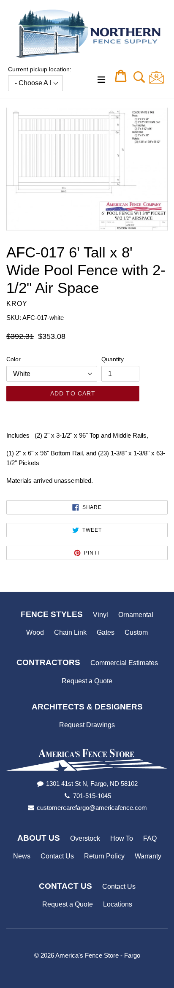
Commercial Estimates (124, 662)
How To (121, 838)
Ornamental (135, 614)
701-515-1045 (92, 795)
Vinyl (100, 614)
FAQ (150, 838)
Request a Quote (87, 681)
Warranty (148, 856)
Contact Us (57, 856)
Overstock (85, 838)
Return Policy (104, 856)
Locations (117, 904)
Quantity (112, 359)
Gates (105, 632)
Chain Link (70, 632)
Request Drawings (87, 724)
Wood (35, 632)
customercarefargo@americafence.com (92, 807)
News (21, 856)
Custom (136, 632)
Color (13, 359)
